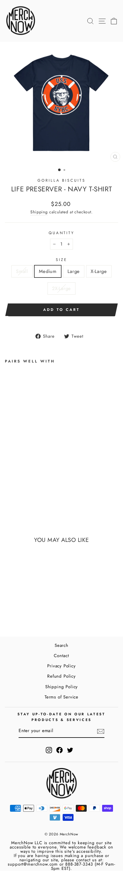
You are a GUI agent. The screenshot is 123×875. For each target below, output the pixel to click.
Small (22, 271)
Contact (61, 656)
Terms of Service (61, 697)
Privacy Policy (61, 666)
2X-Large (61, 288)
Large (74, 271)
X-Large (99, 271)
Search (61, 645)
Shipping (39, 212)
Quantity (62, 233)
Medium (48, 271)
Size (61, 259)
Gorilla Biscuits (61, 180)
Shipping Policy (61, 687)
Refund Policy (61, 676)
